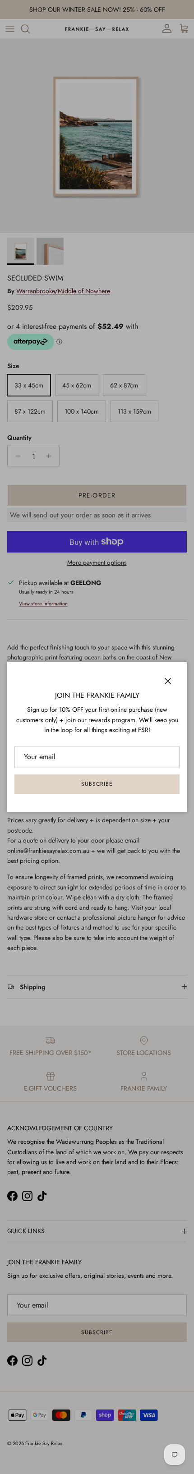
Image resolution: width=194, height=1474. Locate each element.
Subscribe (97, 784)
